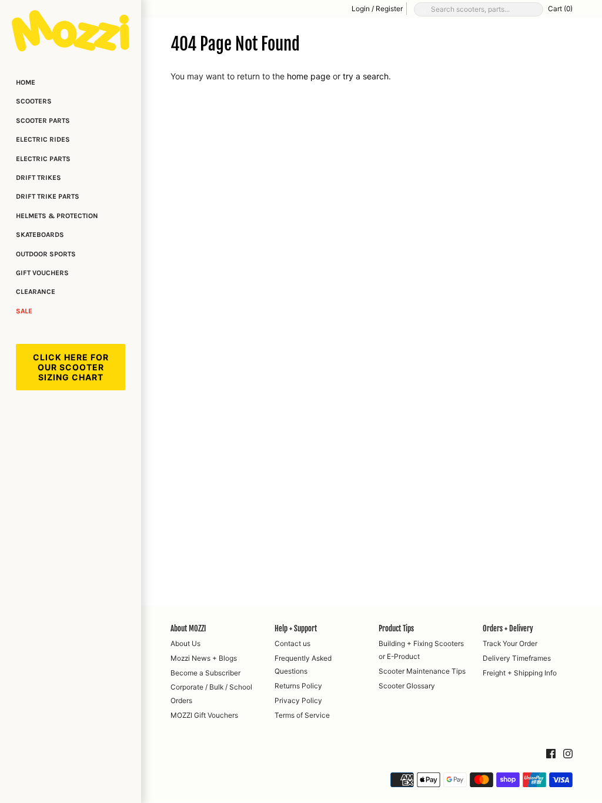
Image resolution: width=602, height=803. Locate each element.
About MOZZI (188, 628)
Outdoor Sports (46, 254)
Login (361, 8)
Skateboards (40, 234)
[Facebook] (551, 754)
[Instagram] (568, 754)
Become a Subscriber (205, 672)
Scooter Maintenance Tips (422, 671)
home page (308, 76)
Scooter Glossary (407, 685)
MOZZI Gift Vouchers (204, 715)
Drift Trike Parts (47, 196)
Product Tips (396, 628)
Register (389, 8)
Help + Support (296, 628)
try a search (366, 76)
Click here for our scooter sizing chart (71, 367)
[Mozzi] (70, 30)
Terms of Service (302, 715)
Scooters (34, 101)
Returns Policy (298, 685)
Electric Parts (43, 159)
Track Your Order (510, 643)
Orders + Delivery (508, 628)
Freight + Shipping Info (520, 672)
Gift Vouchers (42, 273)
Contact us (292, 643)
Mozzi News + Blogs (203, 658)
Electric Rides (43, 139)
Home (25, 82)
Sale (24, 311)
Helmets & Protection (57, 216)
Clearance (35, 291)
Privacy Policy (298, 700)
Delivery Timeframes (517, 658)
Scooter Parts (43, 120)
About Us (185, 643)
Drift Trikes (38, 177)
